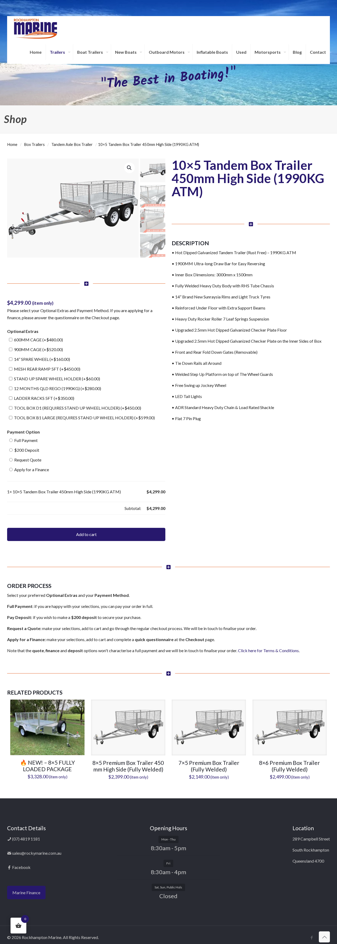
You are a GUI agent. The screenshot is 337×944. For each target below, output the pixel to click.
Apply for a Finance (31, 469)
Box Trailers (34, 144)
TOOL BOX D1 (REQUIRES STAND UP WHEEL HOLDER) (77, 407)
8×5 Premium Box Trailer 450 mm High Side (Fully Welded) (128, 766)
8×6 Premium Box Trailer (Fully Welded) (289, 766)
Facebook (21, 867)
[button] (129, 168)
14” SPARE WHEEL (41, 359)
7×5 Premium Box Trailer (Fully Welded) (209, 766)
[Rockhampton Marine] (35, 28)
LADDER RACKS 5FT (43, 398)
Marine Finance (26, 892)
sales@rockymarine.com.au (36, 853)
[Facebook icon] (312, 937)
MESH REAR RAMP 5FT (46, 368)
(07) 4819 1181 (25, 838)
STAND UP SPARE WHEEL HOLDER (56, 378)
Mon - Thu (168, 839)
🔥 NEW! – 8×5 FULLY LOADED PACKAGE (47, 765)
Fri (168, 863)
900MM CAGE (38, 349)
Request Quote (27, 459)
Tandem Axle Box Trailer (72, 144)
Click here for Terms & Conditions (268, 650)
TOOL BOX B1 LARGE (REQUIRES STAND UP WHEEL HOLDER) (84, 417)
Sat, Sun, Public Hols (168, 887)
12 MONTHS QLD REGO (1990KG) (57, 388)
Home (12, 144)
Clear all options (21, 508)
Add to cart (86, 534)
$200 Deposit (26, 450)
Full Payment (25, 440)
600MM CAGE (38, 339)
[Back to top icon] (324, 936)
